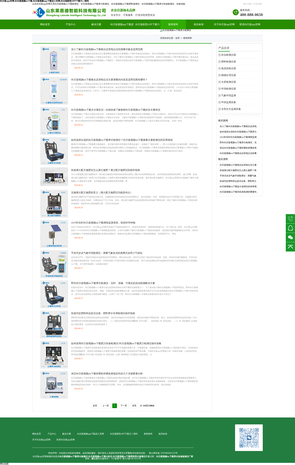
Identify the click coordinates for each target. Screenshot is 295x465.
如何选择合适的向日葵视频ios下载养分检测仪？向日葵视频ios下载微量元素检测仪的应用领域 (240, 132)
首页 (177, 38)
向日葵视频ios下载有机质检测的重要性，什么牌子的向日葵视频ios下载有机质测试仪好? (240, 192)
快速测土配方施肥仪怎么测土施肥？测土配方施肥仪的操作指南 (240, 170)
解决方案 (96, 24)
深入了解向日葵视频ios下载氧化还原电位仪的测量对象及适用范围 (240, 126)
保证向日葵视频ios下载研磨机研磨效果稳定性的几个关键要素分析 (240, 148)
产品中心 (71, 24)
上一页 (105, 406)
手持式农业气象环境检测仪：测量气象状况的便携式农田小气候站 (240, 176)
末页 (134, 406)
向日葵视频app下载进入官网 (122, 29)
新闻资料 (173, 24)
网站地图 (247, 4)
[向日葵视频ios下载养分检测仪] (69, 12)
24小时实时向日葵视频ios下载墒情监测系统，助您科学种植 (240, 137)
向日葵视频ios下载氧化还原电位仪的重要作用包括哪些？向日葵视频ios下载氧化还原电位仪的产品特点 (240, 153)
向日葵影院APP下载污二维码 (147, 29)
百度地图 (257, 4)
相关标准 (199, 24)
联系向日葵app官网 (250, 24)
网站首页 (45, 24)
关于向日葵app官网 (224, 24)
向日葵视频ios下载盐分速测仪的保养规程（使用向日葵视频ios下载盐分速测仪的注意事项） (240, 186)
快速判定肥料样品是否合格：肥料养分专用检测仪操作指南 (240, 181)
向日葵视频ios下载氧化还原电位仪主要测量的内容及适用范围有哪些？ (240, 165)
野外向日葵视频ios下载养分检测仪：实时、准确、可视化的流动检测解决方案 (240, 142)
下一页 (123, 406)
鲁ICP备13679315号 (131, 458)
